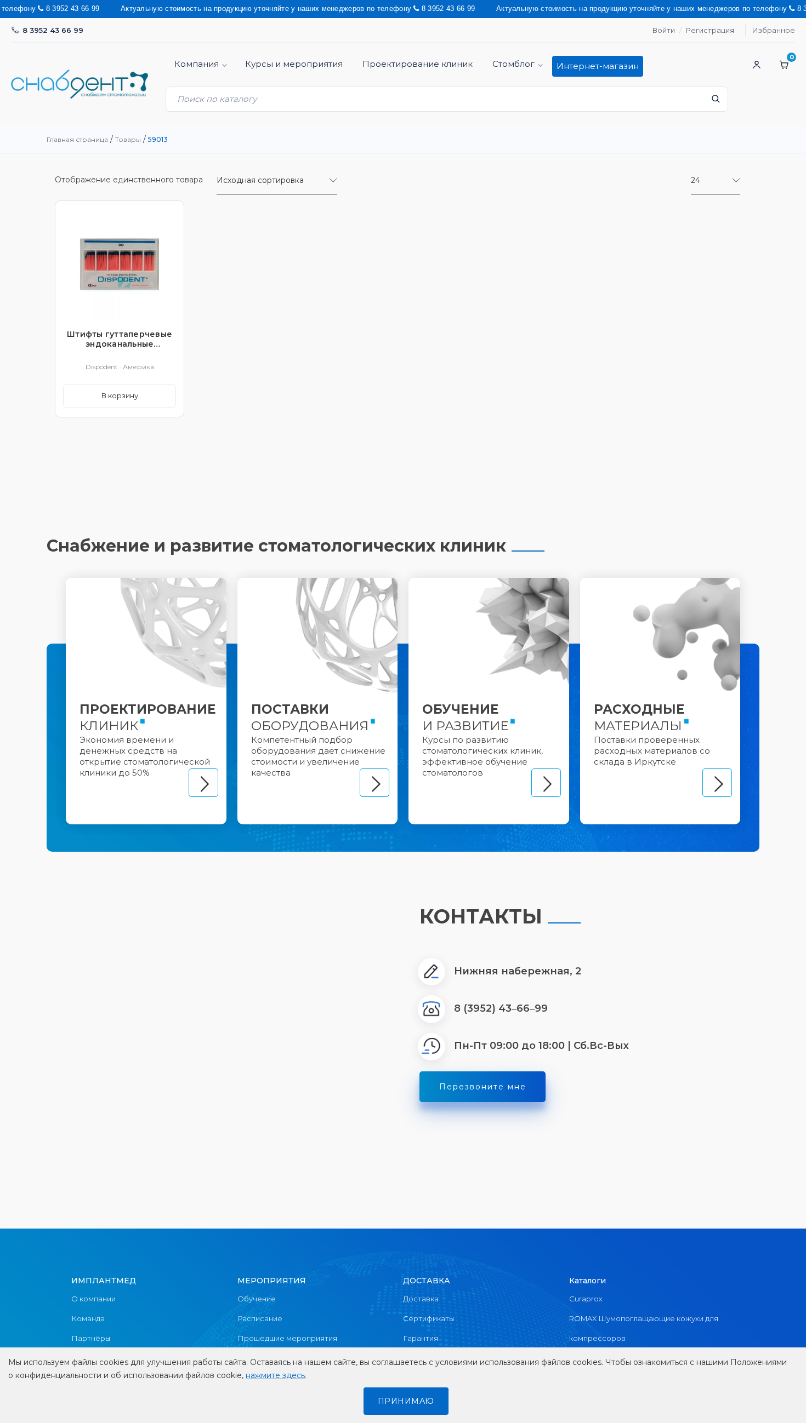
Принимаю (406, 1401)
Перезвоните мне (482, 1087)
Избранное (773, 30)
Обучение (256, 1298)
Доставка (421, 1298)
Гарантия (420, 1338)
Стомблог (513, 64)
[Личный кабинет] (757, 65)
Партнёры (90, 1338)
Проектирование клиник (417, 64)
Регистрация (710, 30)
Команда (88, 1318)
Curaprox (586, 1298)
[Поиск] (715, 102)
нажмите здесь (275, 1375)
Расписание (259, 1318)
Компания (196, 64)
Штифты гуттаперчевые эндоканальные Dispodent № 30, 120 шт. (119, 339)
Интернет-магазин (598, 66)
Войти (663, 30)
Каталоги (587, 1281)
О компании (93, 1298)
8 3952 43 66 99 (52, 30)
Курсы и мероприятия (294, 64)
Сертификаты (428, 1318)
